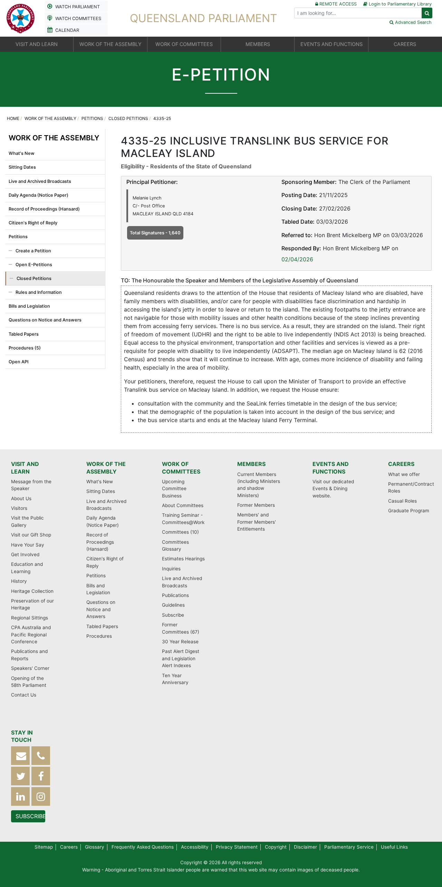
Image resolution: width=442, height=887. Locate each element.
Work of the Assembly (50, 118)
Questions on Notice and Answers (45, 320)
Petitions (92, 118)
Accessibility (195, 847)
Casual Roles (402, 501)
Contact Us (23, 695)
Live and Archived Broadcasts (40, 181)
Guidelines (173, 605)
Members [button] (258, 44)
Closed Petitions (128, 118)
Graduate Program (408, 510)
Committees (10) (180, 532)
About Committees (182, 505)
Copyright (276, 847)
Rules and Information (39, 292)
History (19, 581)
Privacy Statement (237, 847)
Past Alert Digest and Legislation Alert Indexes (180, 658)
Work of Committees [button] (184, 44)
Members (251, 463)
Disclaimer (305, 847)
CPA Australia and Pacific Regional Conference (31, 634)
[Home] (20, 17)
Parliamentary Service (349, 847)
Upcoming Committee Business (174, 488)
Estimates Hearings (183, 558)
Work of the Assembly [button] (110, 44)
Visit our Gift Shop (31, 535)
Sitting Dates (22, 167)
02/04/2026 (297, 259)
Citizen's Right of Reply (33, 222)
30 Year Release (180, 641)
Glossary (94, 847)
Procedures (99, 636)
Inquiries (171, 568)
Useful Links (394, 847)
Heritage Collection (32, 591)
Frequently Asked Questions (143, 847)
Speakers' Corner (30, 668)
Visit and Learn (25, 467)
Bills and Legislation (29, 306)
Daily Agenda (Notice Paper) (38, 195)
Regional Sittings (29, 617)
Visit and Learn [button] (37, 44)
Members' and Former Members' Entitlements (256, 522)
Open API (18, 361)
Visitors (19, 508)
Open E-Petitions (34, 264)
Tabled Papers (24, 334)
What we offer (404, 474)
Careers (401, 463)
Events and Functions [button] (331, 44)
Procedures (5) (25, 348)
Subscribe (173, 615)
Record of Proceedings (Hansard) (44, 209)
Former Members (256, 505)
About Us (21, 498)
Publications (175, 595)
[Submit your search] (427, 13)
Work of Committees (181, 467)
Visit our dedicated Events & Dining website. (333, 488)
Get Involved (25, 554)
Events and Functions (331, 467)
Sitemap (44, 847)
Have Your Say (27, 545)
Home (13, 118)
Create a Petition (33, 250)
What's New (22, 153)
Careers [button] (405, 44)
